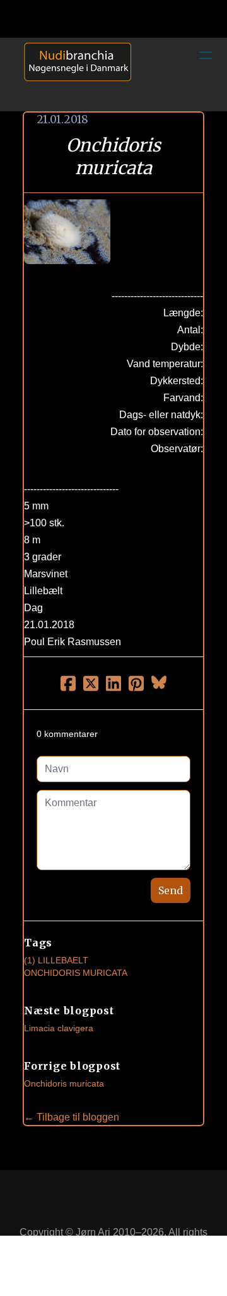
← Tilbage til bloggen (71, 1117)
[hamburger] (205, 55)
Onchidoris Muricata (75, 973)
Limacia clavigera (58, 1028)
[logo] (73, 74)
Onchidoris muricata (64, 1083)
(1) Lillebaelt (56, 960)
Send (170, 890)
